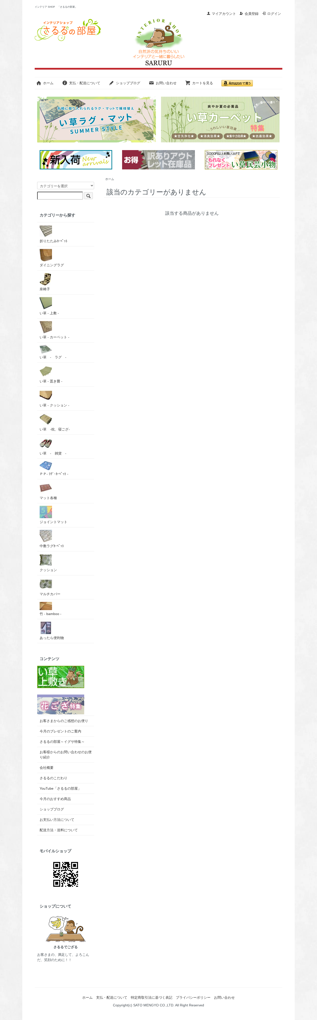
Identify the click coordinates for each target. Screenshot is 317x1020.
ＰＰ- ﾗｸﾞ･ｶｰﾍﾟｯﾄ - (54, 474)
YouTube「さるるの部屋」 (60, 788)
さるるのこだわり (53, 778)
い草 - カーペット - (54, 337)
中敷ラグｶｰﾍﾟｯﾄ (52, 546)
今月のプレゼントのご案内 (60, 731)
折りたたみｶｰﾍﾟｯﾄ (53, 241)
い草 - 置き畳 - (51, 381)
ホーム (48, 83)
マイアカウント (224, 14)
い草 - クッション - (54, 405)
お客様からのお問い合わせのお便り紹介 (66, 754)
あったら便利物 (52, 638)
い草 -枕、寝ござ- (55, 429)
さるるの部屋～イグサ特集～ (62, 742)
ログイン (274, 14)
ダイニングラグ (52, 265)
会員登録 (252, 14)
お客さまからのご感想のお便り (64, 721)
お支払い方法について (57, 820)
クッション (48, 570)
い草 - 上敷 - (49, 313)
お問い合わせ (166, 83)
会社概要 (46, 768)
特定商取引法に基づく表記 (151, 997)
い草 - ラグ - (53, 357)
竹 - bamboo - (50, 614)
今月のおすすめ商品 (55, 799)
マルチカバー (50, 594)
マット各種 (48, 498)
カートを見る (202, 83)
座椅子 (45, 289)
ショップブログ (128, 83)
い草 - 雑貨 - (53, 453)
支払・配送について (84, 83)
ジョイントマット (53, 522)
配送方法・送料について (59, 830)
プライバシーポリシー (193, 997)
